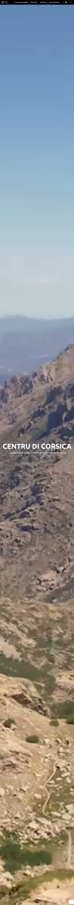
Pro (63, 2)
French (71, 2)
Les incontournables (21, 2)
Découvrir (34, 2)
